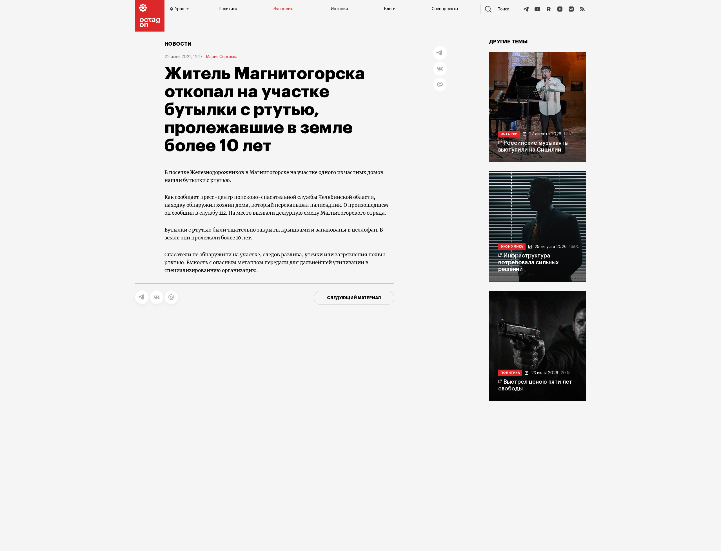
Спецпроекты (445, 9)
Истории (339, 9)
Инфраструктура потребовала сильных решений (528, 262)
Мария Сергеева (221, 57)
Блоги (389, 9)
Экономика (284, 9)
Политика (228, 9)
